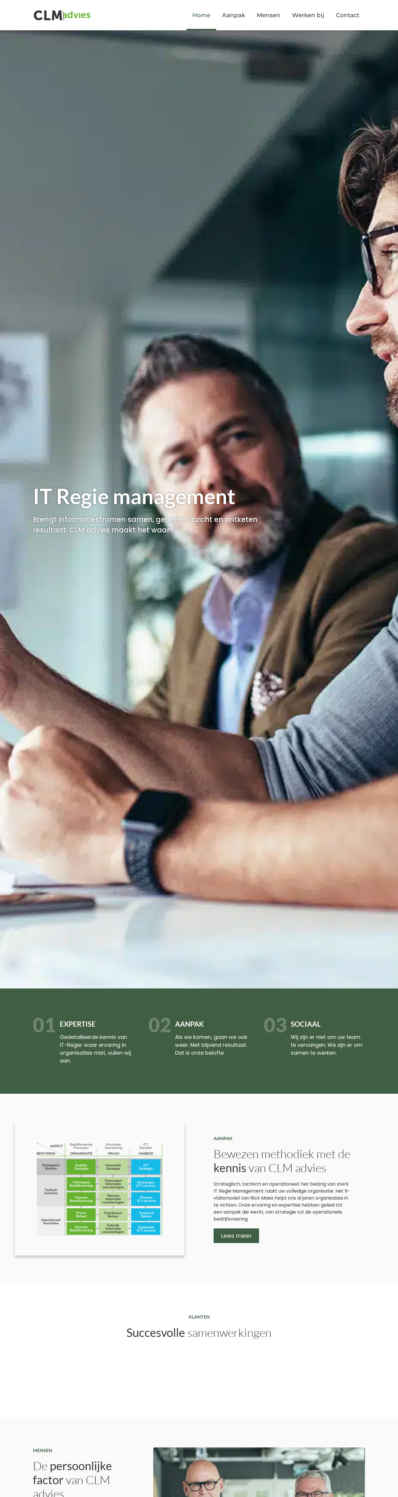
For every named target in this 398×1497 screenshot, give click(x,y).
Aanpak (233, 15)
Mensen (268, 15)
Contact (347, 15)
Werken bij (308, 15)
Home (201, 15)
